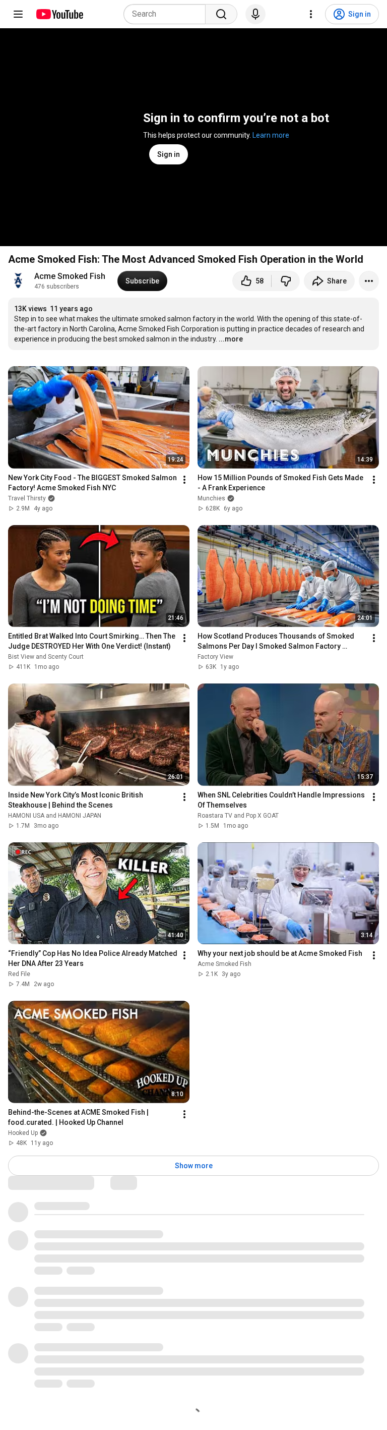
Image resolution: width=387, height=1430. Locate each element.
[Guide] (18, 14)
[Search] (221, 14)
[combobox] (167, 14)
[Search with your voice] (255, 14)
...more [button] (231, 339)
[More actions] (369, 281)
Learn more (270, 135)
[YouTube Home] (59, 14)
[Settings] (311, 14)
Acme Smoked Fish (69, 276)
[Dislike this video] (286, 281)
